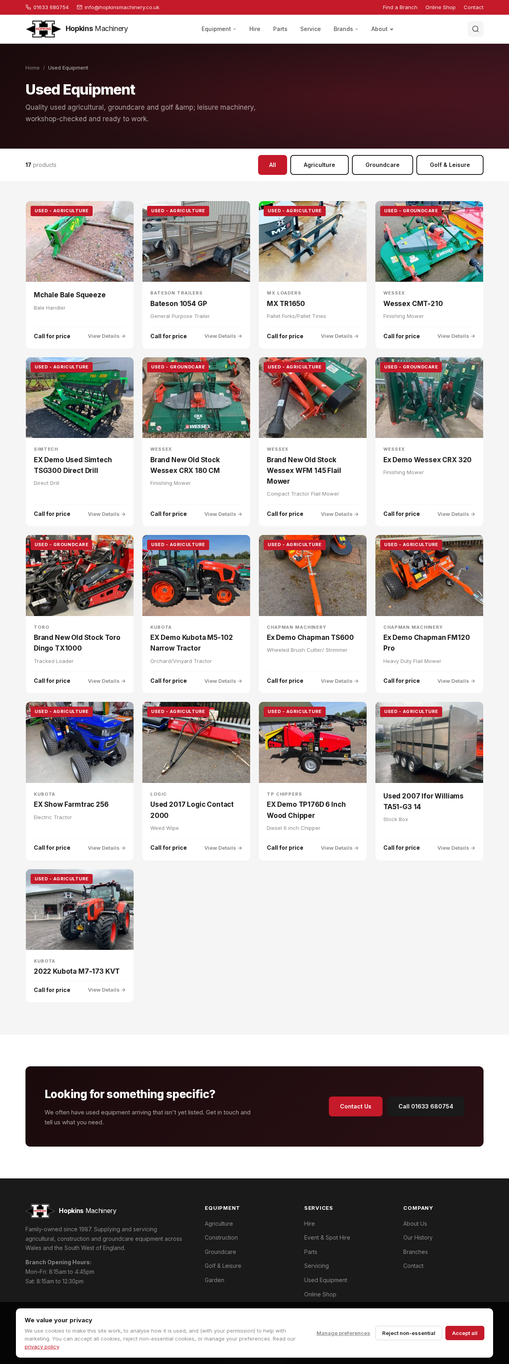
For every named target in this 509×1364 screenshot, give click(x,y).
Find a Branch (400, 7)
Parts (280, 28)
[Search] (476, 29)
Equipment (216, 28)
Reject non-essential (408, 1333)
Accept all (465, 1333)
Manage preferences (343, 1333)
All (272, 164)
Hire (254, 28)
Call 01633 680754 (425, 1106)
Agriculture (319, 164)
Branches (415, 1251)
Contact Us (355, 1106)
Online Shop (440, 7)
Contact (474, 7)
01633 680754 (51, 7)
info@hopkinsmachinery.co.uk (122, 7)
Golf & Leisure (450, 164)
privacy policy (42, 1346)
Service (310, 28)
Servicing (316, 1265)
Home (32, 67)
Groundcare (382, 164)
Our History (418, 1237)
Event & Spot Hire (327, 1237)
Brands (343, 28)
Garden (214, 1280)
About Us (415, 1223)
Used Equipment (325, 1280)
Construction (221, 1237)
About (379, 28)
